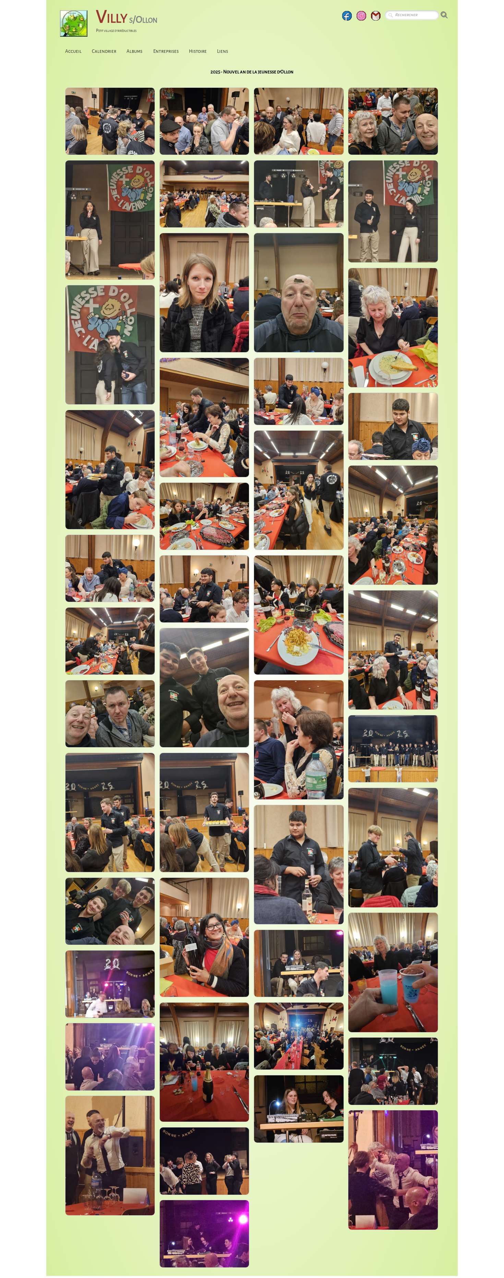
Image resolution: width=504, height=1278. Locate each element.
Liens (222, 51)
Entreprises (166, 51)
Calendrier (104, 51)
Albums (135, 51)
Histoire (198, 51)
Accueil (73, 51)
